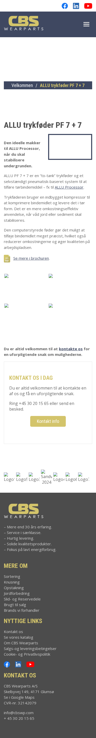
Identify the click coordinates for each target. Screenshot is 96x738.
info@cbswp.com (19, 712)
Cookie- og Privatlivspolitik (27, 654)
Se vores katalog (18, 637)
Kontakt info (48, 421)
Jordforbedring (17, 593)
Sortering (12, 576)
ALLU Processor (69, 187)
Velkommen (22, 85)
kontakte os (71, 348)
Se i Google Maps (19, 697)
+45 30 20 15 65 (34, 403)
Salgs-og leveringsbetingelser (30, 648)
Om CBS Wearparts (21, 642)
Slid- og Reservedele (22, 598)
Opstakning (14, 587)
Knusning (12, 582)
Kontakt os (13, 631)
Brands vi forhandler (21, 610)
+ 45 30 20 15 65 (19, 718)
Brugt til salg (15, 604)
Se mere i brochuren (31, 258)
